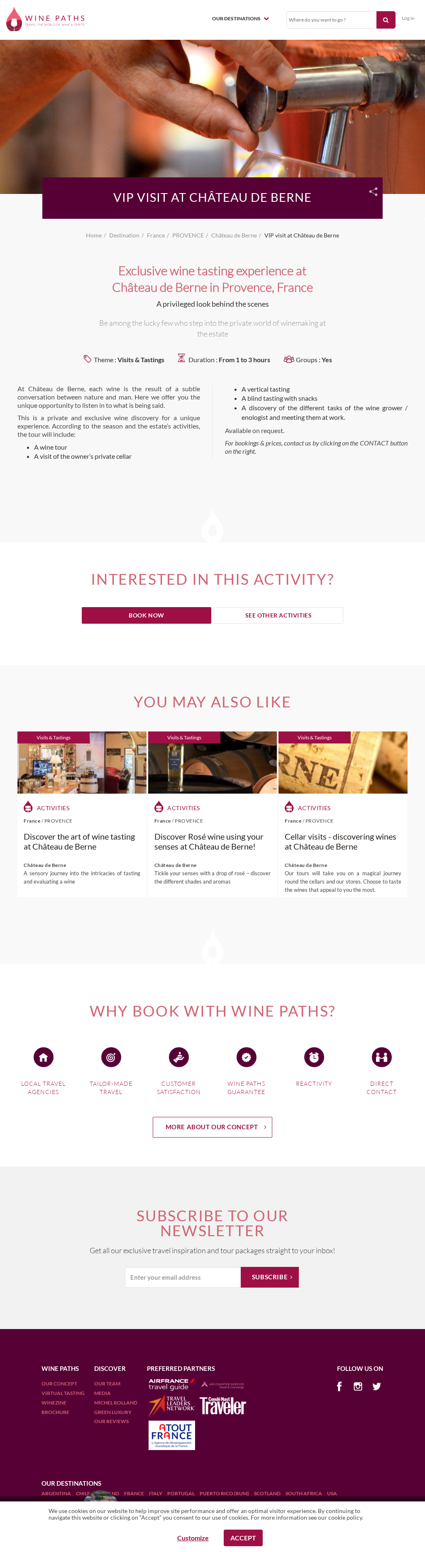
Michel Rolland (115, 1402)
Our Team (107, 1383)
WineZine (54, 1402)
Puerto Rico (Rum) (225, 1493)
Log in (408, 18)
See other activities (278, 615)
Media (102, 1393)
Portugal (181, 1493)
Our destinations (236, 18)
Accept (243, 1538)
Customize (193, 1538)
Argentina (57, 1493)
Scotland (267, 1493)
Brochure (55, 1412)
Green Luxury (113, 1412)
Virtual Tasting (63, 1393)
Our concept (59, 1383)
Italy (156, 1493)
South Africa (304, 1493)
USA (332, 1493)
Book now (146, 615)
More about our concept (212, 1127)
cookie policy (345, 1517)
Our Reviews (111, 1421)
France (134, 1493)
